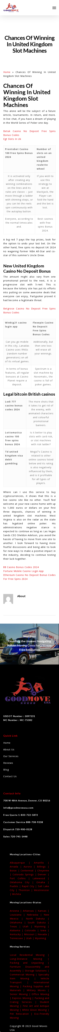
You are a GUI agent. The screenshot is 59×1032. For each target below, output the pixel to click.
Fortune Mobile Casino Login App (23, 571)
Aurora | (30, 866)
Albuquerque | (22, 862)
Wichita (16, 894)
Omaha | (42, 882)
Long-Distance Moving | (29, 958)
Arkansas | (30, 910)
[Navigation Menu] (54, 7)
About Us (8, 749)
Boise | (15, 870)
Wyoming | (41, 926)
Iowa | (44, 930)
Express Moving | (23, 998)
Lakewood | (41, 878)
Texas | (16, 926)
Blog (6, 769)
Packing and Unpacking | (29, 962)
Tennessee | (18, 938)
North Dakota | (37, 918)
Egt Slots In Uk (12, 138)
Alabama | (17, 930)
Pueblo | (16, 886)
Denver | (43, 874)
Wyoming (40, 938)
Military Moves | (38, 990)
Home (6, 72)
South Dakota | (38, 922)
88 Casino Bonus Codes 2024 (21, 567)
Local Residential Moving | (29, 954)
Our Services (11, 756)
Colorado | (32, 930)
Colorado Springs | (25, 874)
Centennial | (29, 870)
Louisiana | (18, 914)
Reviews (8, 762)
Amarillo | (41, 862)
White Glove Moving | (35, 1009)
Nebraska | (35, 914)
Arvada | (17, 866)
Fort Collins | (21, 878)
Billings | (43, 866)
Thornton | (26, 890)
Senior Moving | (21, 994)
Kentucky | (17, 934)
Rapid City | (30, 886)
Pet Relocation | (22, 1013)
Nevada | (43, 934)
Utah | (28, 926)
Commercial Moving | (24, 974)
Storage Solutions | (37, 970)
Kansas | (43, 910)
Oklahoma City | (23, 882)
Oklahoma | (19, 922)
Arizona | (16, 910)
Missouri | (31, 934)
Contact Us (10, 776)
